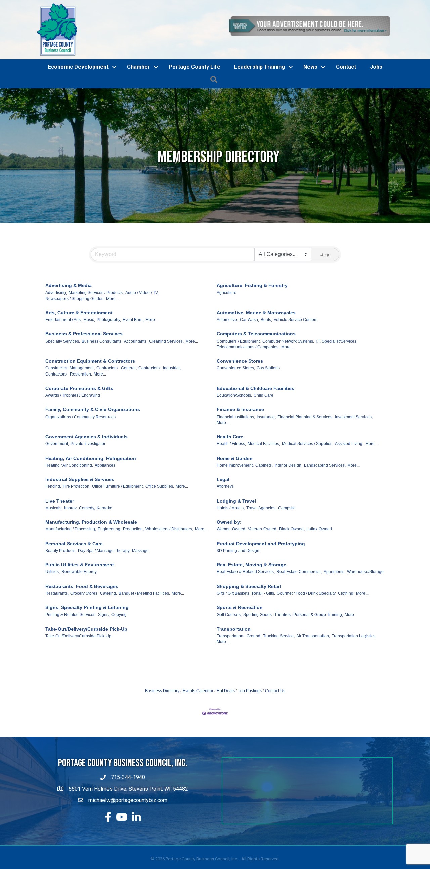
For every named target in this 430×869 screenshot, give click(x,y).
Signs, (104, 652)
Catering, (108, 631)
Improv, (70, 546)
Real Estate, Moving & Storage (251, 603)
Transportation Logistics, (354, 674)
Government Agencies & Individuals (86, 475)
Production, (133, 567)
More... (112, 336)
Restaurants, (57, 631)
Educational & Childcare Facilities (255, 426)
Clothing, (346, 631)
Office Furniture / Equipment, (118, 524)
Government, (57, 482)
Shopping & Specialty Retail (249, 624)
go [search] (328, 292)
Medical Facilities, (264, 482)
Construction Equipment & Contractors (90, 399)
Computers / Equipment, (239, 379)
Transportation (234, 667)
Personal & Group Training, (318, 652)
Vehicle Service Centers (295, 358)
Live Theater (59, 539)
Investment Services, (354, 454)
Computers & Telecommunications (256, 372)
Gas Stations (268, 406)
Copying (119, 652)
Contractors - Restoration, (68, 412)
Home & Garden (235, 496)
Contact (346, 105)
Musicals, (53, 546)
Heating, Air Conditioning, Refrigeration (90, 496)
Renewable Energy (79, 610)
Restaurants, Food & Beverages (81, 624)
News (310, 105)
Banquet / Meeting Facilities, (144, 631)
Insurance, (266, 454)
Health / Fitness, (231, 482)
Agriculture (226, 330)
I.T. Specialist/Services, (336, 379)
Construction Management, (70, 406)
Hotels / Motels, (231, 546)
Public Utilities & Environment (79, 603)
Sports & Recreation (240, 645)
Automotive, (227, 358)
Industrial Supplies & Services (79, 517)
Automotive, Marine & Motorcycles (256, 351)
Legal (223, 517)
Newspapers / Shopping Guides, (74, 336)
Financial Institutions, (236, 454)
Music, (89, 358)
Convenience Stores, (236, 406)
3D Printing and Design (238, 588)
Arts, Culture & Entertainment (79, 351)
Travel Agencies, (261, 546)
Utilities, (52, 610)
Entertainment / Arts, (63, 358)
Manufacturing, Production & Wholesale (91, 560)
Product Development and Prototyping (261, 581)
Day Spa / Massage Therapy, (104, 588)
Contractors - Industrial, (159, 406)
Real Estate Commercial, (299, 610)
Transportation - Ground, (239, 674)
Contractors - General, (116, 406)
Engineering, (109, 567)
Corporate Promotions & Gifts (79, 426)
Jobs (376, 105)
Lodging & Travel (236, 539)
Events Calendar (198, 729)
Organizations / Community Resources (80, 454)
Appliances (105, 503)
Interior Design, (288, 503)
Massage (140, 588)
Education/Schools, (234, 433)
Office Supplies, (159, 524)
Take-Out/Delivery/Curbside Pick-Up (86, 667)
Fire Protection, (76, 524)
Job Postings (250, 729)
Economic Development (78, 105)
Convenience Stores (240, 399)
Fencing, (53, 524)
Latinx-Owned (319, 567)
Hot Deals (226, 729)
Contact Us (275, 729)
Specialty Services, (62, 379)
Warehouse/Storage (365, 610)
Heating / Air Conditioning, (69, 503)
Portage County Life (194, 105)
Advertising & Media (68, 323)
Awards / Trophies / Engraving (72, 433)
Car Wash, (249, 358)
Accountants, (135, 379)
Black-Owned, (292, 567)
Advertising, (56, 330)
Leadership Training (259, 105)
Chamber (138, 105)
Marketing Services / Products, (96, 330)
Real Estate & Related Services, (246, 610)
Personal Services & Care (74, 581)
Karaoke (104, 546)
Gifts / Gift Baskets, (233, 631)
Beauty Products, (60, 588)
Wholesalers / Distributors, (169, 567)
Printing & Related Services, (70, 652)
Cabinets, (264, 503)
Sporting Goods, (258, 652)
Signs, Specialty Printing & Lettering (87, 645)
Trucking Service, (279, 674)
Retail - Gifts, (263, 631)
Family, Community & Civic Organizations (92, 447)
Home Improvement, (235, 503)
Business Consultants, (102, 379)
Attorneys (225, 524)
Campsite (287, 546)
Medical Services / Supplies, (307, 482)
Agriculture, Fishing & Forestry (252, 323)
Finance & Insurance (240, 447)
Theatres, (283, 652)
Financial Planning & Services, (305, 454)
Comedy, (87, 546)
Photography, (109, 358)
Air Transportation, (313, 674)
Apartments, (334, 610)
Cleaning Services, (166, 379)
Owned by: (229, 560)
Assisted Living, (349, 482)
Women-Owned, (231, 567)
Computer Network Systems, (288, 379)
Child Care (263, 433)
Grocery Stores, (84, 631)
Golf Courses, (229, 652)
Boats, (266, 358)
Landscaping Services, (325, 503)
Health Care (230, 475)
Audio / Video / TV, (142, 330)
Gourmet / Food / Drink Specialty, (306, 631)
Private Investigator (88, 482)
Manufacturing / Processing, (70, 567)
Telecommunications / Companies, (248, 385)
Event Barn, (133, 358)
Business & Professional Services (84, 372)
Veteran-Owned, (262, 567)
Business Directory (162, 729)
